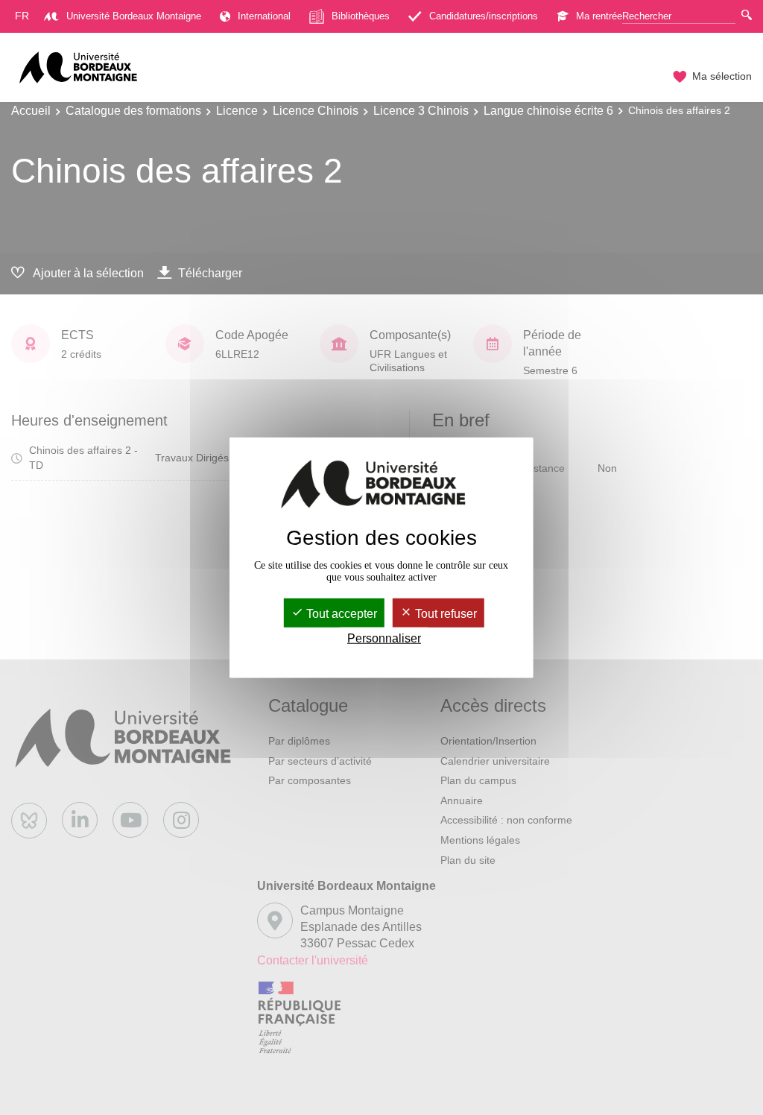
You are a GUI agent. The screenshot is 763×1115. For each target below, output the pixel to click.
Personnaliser (384, 638)
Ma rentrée (599, 16)
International (264, 16)
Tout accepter (340, 613)
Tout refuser (444, 613)
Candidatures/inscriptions (483, 16)
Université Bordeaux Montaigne (133, 16)
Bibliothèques (361, 16)
